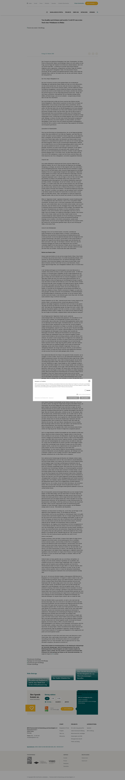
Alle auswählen (85, 397)
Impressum (51, 397)
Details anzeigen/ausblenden (84, 394)
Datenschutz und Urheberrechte (41, 397)
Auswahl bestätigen (72, 397)
